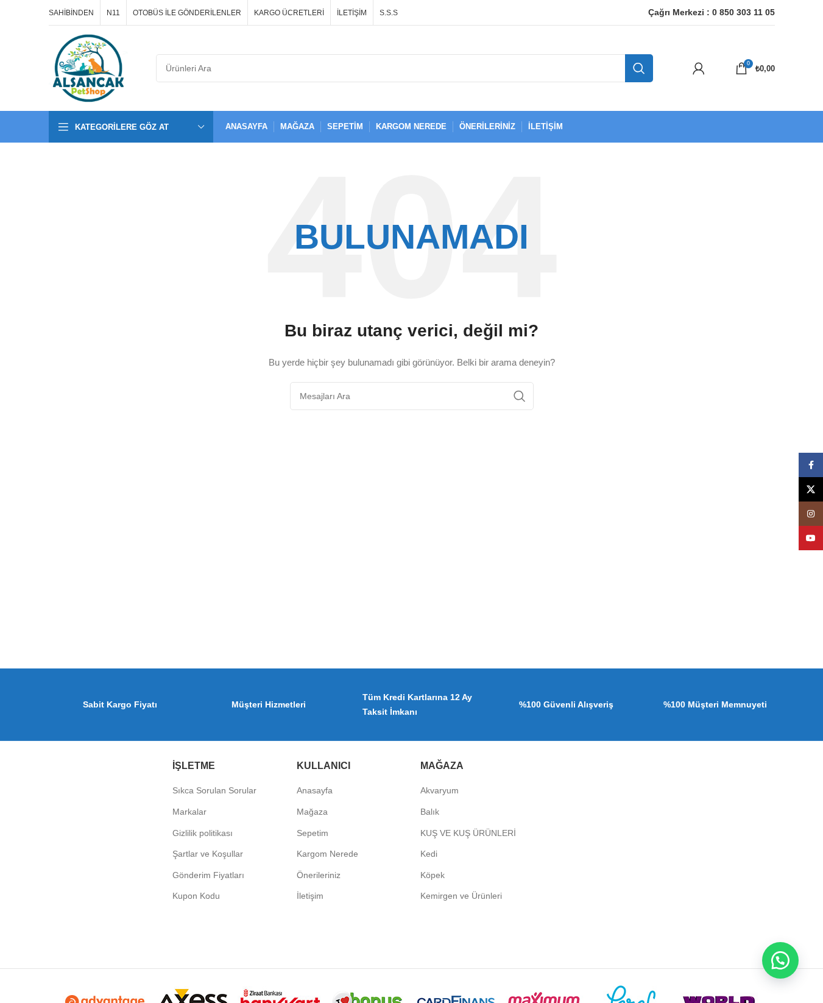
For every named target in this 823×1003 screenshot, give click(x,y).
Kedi (428, 854)
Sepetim (312, 833)
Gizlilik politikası (202, 833)
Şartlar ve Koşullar (207, 854)
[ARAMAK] (639, 68)
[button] (780, 960)
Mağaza (312, 812)
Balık (429, 812)
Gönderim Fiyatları (208, 875)
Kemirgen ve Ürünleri (461, 896)
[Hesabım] (699, 68)
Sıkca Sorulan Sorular (214, 790)
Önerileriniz (319, 875)
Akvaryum (439, 790)
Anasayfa (315, 790)
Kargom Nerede (327, 854)
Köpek (432, 875)
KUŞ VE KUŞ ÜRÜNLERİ (468, 833)
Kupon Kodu (196, 896)
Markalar (189, 812)
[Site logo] (88, 68)
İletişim (310, 896)
